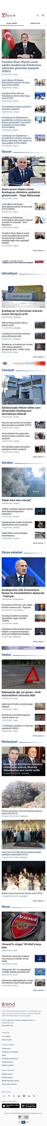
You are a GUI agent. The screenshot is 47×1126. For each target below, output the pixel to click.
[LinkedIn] (29, 1096)
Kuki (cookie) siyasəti (9, 1084)
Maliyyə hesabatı (8, 1065)
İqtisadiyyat (9, 273)
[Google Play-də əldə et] (28, 1106)
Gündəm (7, 462)
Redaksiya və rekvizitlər (10, 1052)
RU (28, 1122)
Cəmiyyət (8, 370)
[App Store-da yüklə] (11, 1106)
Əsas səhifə (12, 23)
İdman (6, 906)
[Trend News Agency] (8, 1005)
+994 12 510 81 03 (8, 1023)
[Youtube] (19, 1096)
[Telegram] (24, 1096)
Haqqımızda (6, 1048)
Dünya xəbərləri (12, 552)
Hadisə (6, 654)
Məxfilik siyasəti (7, 1077)
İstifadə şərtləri (7, 1074)
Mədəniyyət (9, 741)
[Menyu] (42, 15)
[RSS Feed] (34, 1096)
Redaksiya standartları (10, 1058)
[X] (14, 1096)
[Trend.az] (8, 15)
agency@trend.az (7, 1025)
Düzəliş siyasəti (7, 1062)
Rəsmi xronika (7, 1040)
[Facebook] (9, 1096)
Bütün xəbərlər (38, 250)
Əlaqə (4, 1055)
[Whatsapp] (4, 1096)
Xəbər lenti (35, 23)
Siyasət (7, 151)
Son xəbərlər (6, 1036)
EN (19, 1122)
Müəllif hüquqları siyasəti (10, 1081)
